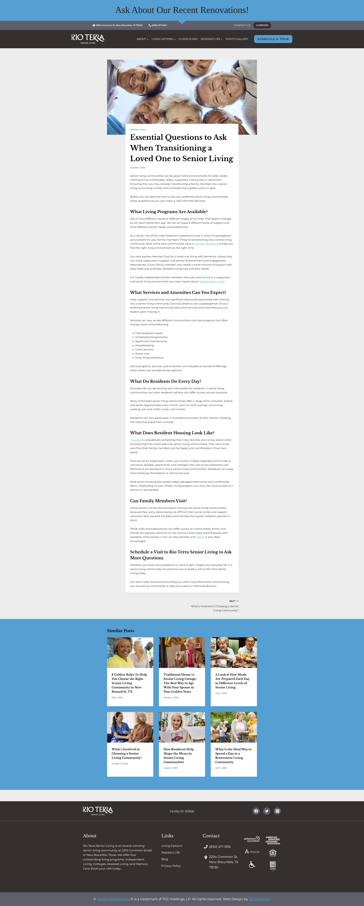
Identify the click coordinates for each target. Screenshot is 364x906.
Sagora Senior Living (114, 899)
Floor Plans (188, 39)
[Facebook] (256, 811)
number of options (206, 243)
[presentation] (130, 652)
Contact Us (242, 25)
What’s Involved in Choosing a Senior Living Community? (214, 606)
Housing (135, 440)
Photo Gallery (237, 39)
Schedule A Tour (273, 39)
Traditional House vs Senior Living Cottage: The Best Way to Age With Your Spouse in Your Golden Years (180, 683)
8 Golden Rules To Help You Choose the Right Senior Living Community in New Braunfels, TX (129, 683)
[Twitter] (266, 811)
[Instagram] (277, 811)
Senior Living (138, 130)
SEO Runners (259, 899)
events (200, 537)
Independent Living (211, 281)
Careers (262, 25)
